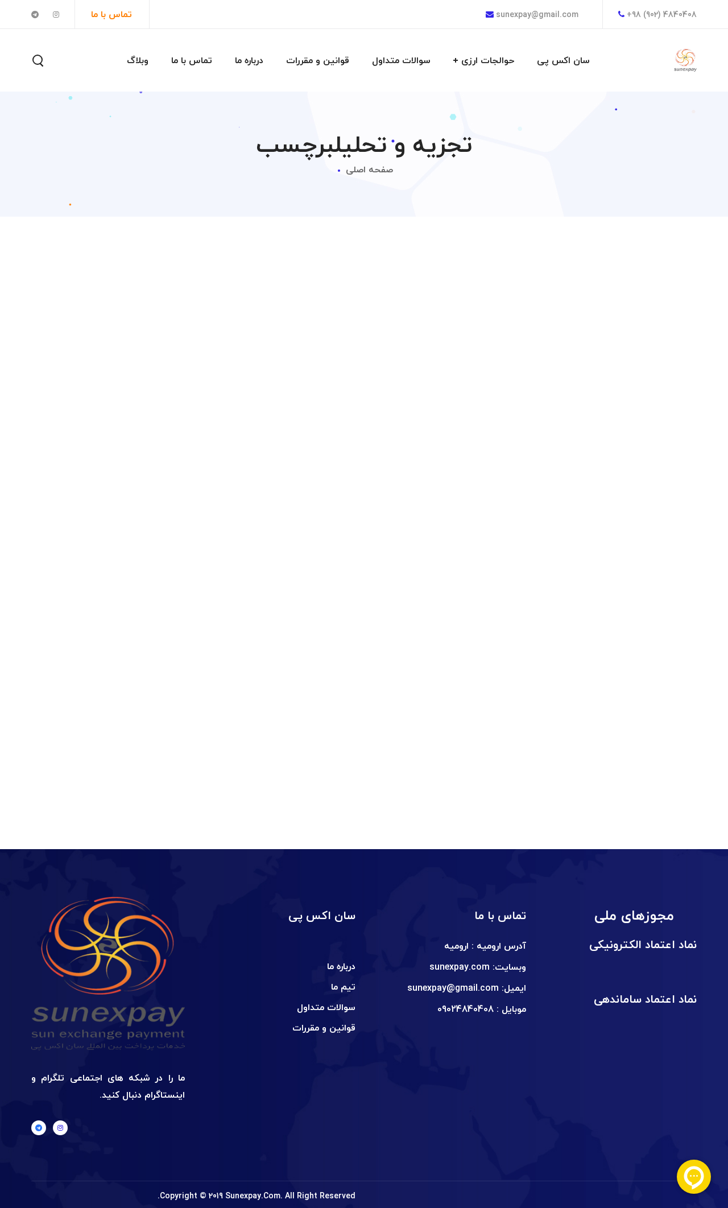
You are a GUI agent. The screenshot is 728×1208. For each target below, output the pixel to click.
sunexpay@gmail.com (536, 14)
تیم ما (343, 987)
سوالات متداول (326, 1007)
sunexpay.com (459, 967)
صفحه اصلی (369, 169)
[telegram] (38, 1127)
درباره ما (341, 966)
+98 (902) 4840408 (662, 14)
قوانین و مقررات (323, 1028)
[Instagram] (60, 1127)
